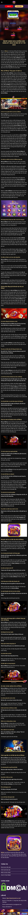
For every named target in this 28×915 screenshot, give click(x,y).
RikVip (2, 852)
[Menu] (2, 2)
